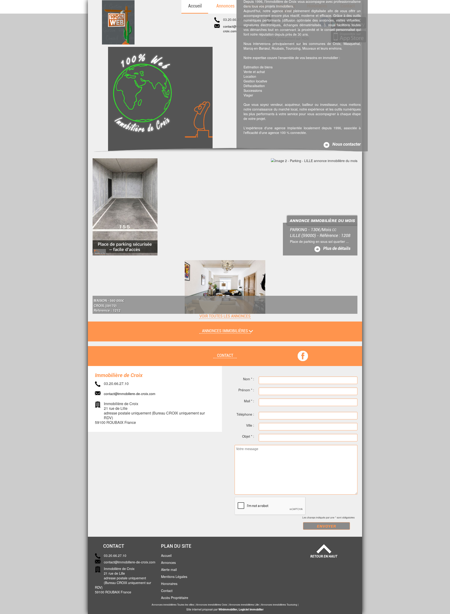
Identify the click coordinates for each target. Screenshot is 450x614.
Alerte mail (169, 569)
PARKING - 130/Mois (313, 229)
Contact (166, 590)
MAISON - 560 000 (109, 300)
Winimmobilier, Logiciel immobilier (241, 609)
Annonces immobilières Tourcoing (279, 604)
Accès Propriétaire (174, 597)
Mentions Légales (174, 576)
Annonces (225, 6)
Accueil (195, 6)
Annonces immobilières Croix (211, 604)
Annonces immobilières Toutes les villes (173, 604)
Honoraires (169, 583)
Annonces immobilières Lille (244, 604)
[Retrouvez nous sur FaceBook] (303, 355)
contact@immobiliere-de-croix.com (129, 393)
